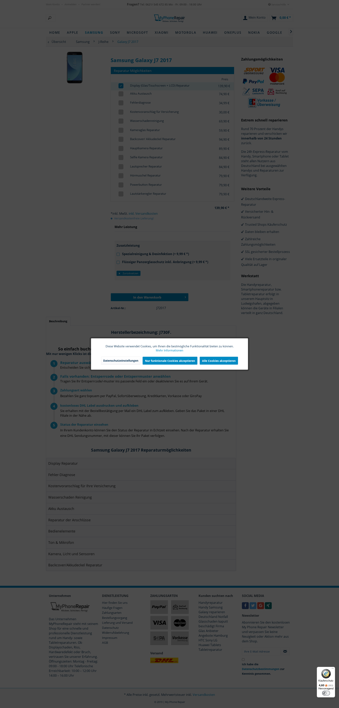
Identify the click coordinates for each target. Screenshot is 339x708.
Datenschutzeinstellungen (120, 360)
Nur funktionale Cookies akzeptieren (170, 361)
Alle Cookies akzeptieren (219, 361)
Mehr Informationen (169, 350)
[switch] (326, 693)
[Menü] (332, 669)
